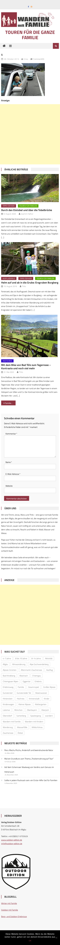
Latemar (6, 709)
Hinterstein (8, 698)
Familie (21, 687)
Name (9, 462)
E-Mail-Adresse (13, 473)
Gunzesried (7, 692)
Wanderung (8, 727)
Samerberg (21, 715)
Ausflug (49, 669)
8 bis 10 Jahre (21, 658)
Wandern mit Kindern (34, 721)
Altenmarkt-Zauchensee (31, 669)
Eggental (26, 681)
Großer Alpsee (49, 687)
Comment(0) (38, 58)
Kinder (46, 698)
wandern (49, 715)
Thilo (24, 286)
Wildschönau (37, 727)
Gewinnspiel (33, 687)
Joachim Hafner (27, 213)
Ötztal (20, 732)
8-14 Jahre (36, 658)
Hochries (20, 698)
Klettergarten (40, 704)
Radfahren (7, 360)
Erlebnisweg (8, 687)
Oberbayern (32, 709)
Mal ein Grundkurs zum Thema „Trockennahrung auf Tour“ (29, 758)
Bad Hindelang (9, 675)
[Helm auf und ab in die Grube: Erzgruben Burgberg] (30, 258)
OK (30, 940)
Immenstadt (34, 698)
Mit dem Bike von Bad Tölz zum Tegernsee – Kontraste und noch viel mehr (26, 366)
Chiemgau (36, 675)
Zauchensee (8, 732)
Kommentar (11, 433)
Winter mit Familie (9, 903)
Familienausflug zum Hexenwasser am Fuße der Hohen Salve (10, 403)
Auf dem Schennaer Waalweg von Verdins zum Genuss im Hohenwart (29, 769)
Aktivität (48, 658)
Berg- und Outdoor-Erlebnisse (14, 916)
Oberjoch (45, 709)
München (18, 709)
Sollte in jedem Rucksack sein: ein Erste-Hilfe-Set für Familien (30, 780)
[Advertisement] (30, 134)
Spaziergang (35, 715)
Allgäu (5, 664)
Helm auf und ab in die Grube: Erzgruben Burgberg (29, 283)
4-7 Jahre (7, 658)
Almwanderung (18, 664)
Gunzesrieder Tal (24, 692)
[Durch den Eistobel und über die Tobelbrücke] (30, 188)
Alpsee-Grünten (9, 669)
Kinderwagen (8, 704)
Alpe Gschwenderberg (39, 664)
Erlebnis (38, 681)
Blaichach (24, 675)
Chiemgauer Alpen (10, 681)
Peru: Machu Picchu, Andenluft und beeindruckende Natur (28, 750)
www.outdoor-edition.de (11, 839)
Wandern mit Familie (12, 721)
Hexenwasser (41, 692)
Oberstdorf (7, 715)
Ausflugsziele (9, 278)
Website (9, 485)
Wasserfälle (22, 727)
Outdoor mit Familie (9, 909)
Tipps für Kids (9, 205)
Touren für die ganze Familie (30, 35)
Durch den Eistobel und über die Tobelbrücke (26, 210)
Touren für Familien (28, 205)
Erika (26, 58)
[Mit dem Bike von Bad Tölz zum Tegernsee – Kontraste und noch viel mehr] (30, 336)
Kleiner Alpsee (24, 704)
